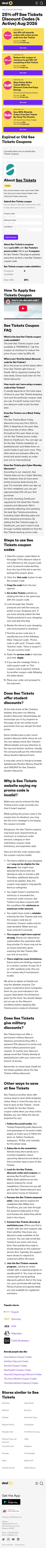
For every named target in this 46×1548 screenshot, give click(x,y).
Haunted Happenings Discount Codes (22, 1374)
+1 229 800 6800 (13, 1533)
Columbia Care (8, 1446)
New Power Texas (30, 1417)
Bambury (27, 1410)
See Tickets (26, 180)
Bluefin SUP (28, 1460)
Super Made (29, 1403)
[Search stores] (41, 3)
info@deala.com (12, 1535)
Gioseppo (28, 1446)
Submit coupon (11, 237)
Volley (26, 1439)
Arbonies (5, 1453)
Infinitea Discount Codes (16, 1361)
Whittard (5, 1410)
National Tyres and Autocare (9, 1440)
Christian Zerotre (8, 1468)
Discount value (10, 220)
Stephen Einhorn (8, 1424)
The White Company (32, 1432)
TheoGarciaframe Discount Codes (21, 1383)
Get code (23, 48)
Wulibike (5, 1417)
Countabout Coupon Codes (18, 1357)
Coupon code (9, 213)
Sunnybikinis (29, 1424)
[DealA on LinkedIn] (18, 1540)
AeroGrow (6, 1403)
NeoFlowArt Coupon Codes (17, 1370)
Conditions (8, 227)
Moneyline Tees (7, 1432)
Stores (9, 9)
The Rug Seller (29, 1453)
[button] (23, 36)
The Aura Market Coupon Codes (20, 1378)
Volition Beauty (29, 1468)
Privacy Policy (20, 1545)
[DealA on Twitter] (3, 1540)
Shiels (4, 1460)
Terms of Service (7, 1545)
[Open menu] (36, 3)
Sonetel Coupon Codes (15, 1365)
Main (4, 9)
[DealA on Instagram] (8, 1540)
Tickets (7, 186)
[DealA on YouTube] (13, 1540)
